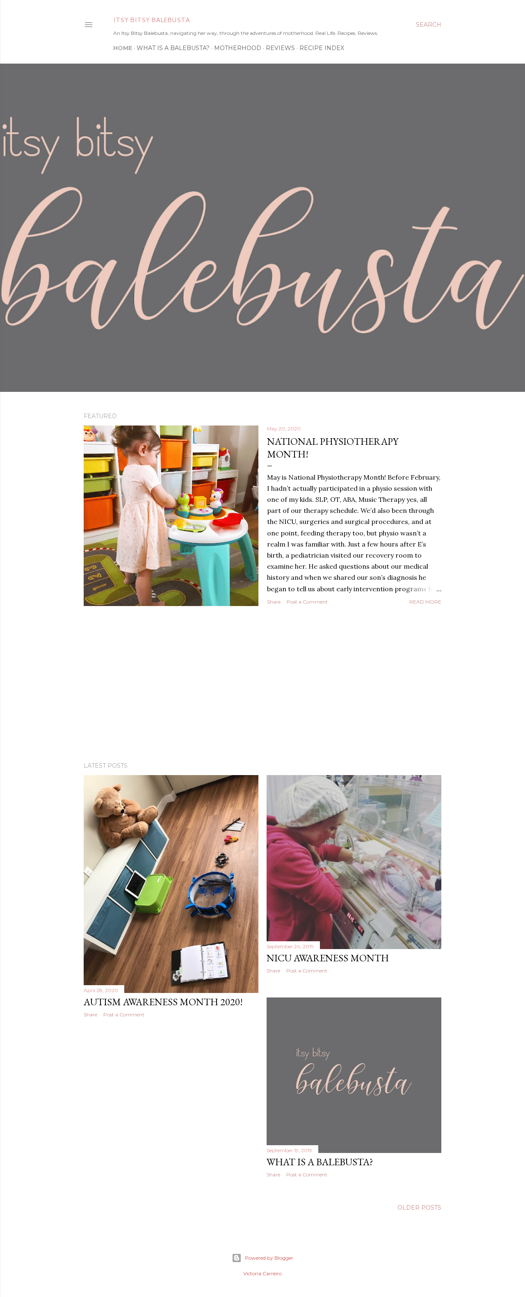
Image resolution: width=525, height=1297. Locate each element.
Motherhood (237, 48)
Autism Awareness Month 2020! (163, 1001)
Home (122, 48)
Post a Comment (307, 602)
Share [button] (274, 602)
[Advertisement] (262, 684)
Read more (425, 602)
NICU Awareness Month (328, 958)
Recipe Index (321, 48)
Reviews (280, 48)
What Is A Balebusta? (173, 48)
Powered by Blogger (269, 1258)
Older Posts (419, 1207)
